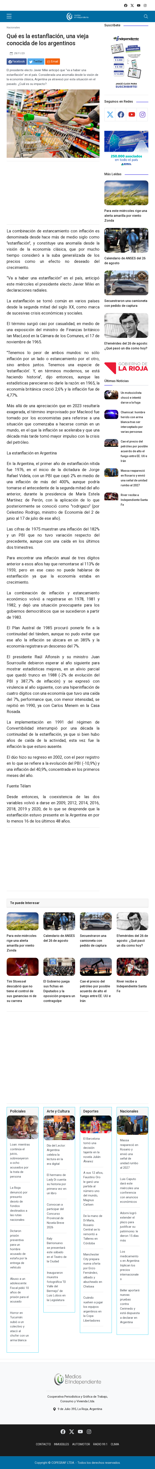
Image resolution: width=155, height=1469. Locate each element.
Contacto (43, 1444)
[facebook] (126, 5)
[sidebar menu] (9, 16)
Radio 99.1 (100, 1444)
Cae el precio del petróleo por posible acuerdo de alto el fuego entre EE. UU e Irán (134, 451)
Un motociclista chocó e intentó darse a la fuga (131, 397)
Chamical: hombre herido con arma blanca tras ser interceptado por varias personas (133, 422)
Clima (115, 1444)
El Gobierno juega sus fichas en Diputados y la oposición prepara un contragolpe (59, 991)
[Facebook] (63, 1431)
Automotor (81, 1444)
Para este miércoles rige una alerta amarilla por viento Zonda (125, 215)
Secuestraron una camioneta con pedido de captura (93, 940)
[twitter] (132, 5)
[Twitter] (72, 1431)
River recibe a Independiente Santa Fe (134, 499)
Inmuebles (61, 1444)
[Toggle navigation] (145, 16)
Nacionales (13, 27)
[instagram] (145, 5)
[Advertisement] (53, 192)
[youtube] (138, 5)
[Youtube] (80, 1431)
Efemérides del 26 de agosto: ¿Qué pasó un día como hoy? (132, 940)
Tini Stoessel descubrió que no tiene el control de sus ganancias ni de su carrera (21, 991)
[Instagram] (89, 1431)
